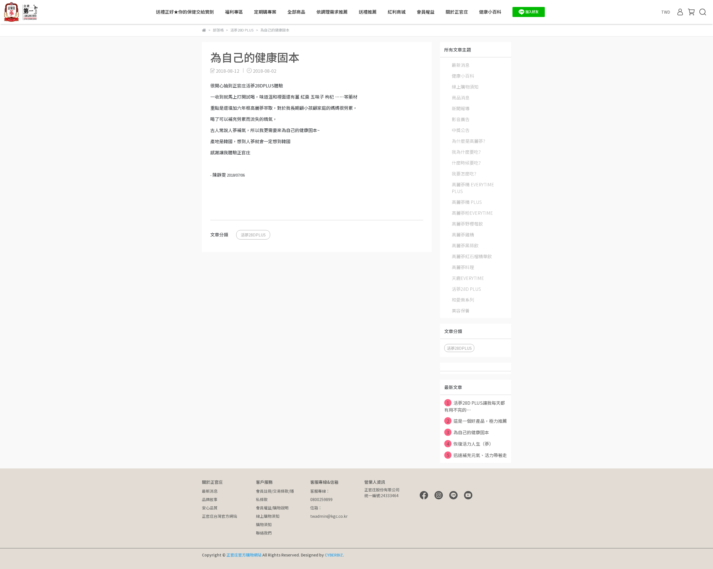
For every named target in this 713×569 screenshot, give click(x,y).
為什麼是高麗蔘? (468, 141)
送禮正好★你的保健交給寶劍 (185, 12)
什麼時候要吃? (466, 162)
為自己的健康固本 (468, 432)
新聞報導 (461, 108)
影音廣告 (461, 119)
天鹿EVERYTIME (468, 278)
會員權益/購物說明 (272, 508)
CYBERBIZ (334, 555)
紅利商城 (397, 12)
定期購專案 (265, 12)
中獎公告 (461, 130)
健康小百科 (490, 12)
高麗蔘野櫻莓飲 (467, 223)
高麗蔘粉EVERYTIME (472, 212)
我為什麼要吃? (466, 151)
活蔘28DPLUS (253, 235)
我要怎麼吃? (464, 173)
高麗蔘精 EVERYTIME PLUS (473, 187)
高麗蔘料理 (463, 267)
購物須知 (264, 524)
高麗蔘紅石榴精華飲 (472, 256)
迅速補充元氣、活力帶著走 (477, 455)
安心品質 (210, 508)
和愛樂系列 (463, 299)
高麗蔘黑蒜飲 (465, 245)
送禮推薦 (368, 12)
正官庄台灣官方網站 (219, 516)
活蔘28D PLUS (466, 288)
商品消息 (461, 97)
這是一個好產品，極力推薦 (477, 420)
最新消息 (461, 65)
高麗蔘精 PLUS (467, 202)
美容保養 (461, 310)
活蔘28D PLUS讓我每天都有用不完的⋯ (474, 406)
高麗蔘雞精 (463, 234)
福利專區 (234, 12)
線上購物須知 (465, 86)
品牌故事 (210, 499)
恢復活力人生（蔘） (470, 443)
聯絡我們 (264, 533)
